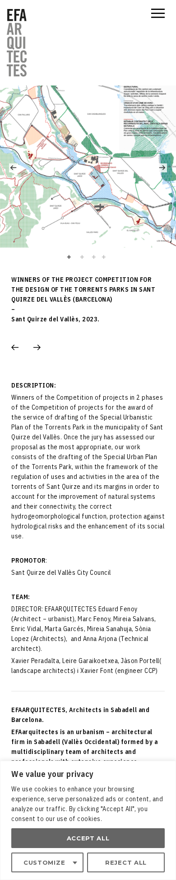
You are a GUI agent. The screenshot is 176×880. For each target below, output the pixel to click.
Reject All (126, 862)
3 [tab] (93, 257)
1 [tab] (73, 257)
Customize (44, 862)
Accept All (88, 838)
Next (162, 167)
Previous (13, 167)
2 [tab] (82, 257)
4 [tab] (108, 257)
